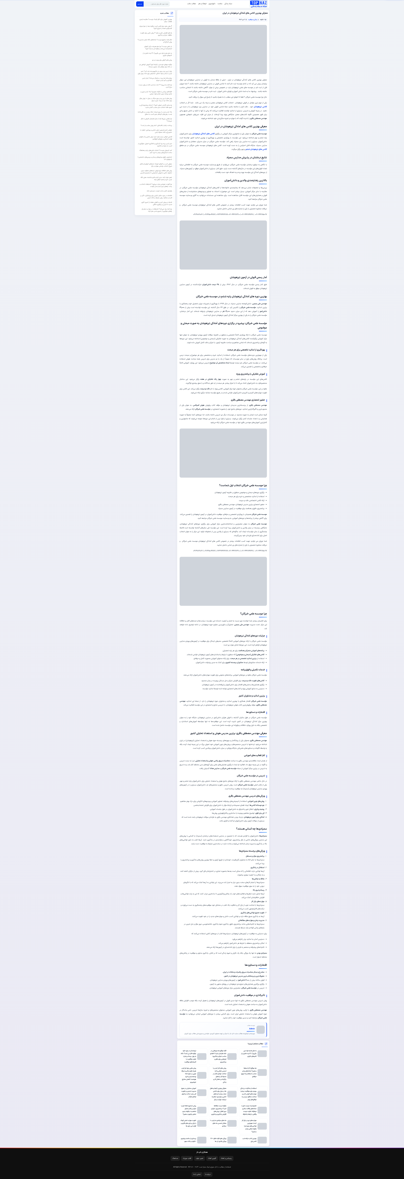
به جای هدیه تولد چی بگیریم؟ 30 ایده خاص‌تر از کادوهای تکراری (157, 54)
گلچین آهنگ (212, 1158)
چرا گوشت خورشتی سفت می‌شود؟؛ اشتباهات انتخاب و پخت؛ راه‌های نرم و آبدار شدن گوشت (156, 185)
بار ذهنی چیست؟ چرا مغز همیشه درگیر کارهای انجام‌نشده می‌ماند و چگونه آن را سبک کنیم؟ (158, 47)
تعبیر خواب (199, 1158)
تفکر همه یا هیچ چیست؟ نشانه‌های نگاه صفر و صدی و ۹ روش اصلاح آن (155, 41)
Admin (252, 1028)
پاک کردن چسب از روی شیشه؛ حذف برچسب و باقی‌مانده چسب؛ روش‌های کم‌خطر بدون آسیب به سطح (155, 113)
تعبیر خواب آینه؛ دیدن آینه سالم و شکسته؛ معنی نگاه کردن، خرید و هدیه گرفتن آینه (156, 178)
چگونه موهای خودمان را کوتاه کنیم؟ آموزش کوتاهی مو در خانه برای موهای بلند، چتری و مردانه (155, 66)
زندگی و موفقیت (252, 20)
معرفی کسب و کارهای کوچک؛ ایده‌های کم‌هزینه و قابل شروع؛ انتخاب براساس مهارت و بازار (156, 165)
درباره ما (208, 1174)
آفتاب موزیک (187, 1158)
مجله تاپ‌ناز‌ (258, 4)
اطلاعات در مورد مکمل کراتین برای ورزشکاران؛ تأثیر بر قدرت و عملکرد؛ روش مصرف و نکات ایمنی (156, 197)
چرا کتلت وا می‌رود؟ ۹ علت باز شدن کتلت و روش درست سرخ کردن (155, 86)
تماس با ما (197, 1174)
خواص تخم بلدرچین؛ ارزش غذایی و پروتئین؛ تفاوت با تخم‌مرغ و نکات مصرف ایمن (156, 131)
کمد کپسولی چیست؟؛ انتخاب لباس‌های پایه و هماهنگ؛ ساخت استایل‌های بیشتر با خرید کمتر (155, 151)
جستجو (140, 4)
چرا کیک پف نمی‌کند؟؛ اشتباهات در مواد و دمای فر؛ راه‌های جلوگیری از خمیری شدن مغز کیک (157, 210)
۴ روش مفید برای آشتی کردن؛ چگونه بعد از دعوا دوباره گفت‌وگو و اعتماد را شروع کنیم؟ (156, 27)
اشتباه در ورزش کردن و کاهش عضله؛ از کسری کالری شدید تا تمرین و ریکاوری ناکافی (156, 203)
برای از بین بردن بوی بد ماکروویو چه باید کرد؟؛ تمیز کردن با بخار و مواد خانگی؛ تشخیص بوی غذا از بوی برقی (155, 72)
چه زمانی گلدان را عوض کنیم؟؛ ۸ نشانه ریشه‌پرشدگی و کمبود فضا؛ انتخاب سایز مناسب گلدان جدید (156, 106)
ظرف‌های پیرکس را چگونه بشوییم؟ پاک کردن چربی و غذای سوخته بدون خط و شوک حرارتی (156, 93)
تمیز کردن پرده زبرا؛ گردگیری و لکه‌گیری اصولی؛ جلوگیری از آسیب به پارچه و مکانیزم (155, 145)
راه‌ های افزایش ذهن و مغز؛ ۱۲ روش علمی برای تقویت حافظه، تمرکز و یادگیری (156, 34)
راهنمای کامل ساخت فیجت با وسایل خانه (159, 191)
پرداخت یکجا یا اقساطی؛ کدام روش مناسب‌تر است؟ (156, 125)
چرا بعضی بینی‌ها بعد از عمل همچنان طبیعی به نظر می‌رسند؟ (156, 120)
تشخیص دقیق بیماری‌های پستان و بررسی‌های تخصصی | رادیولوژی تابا (155, 158)
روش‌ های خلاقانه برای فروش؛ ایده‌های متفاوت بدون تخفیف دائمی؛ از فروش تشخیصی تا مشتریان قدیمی (156, 172)
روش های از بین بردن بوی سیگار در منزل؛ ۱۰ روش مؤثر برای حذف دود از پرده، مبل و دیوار (155, 99)
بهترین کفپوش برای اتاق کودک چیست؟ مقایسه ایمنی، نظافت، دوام (155, 20)
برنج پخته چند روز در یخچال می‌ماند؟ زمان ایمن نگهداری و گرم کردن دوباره (157, 79)
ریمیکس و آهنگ (226, 1158)
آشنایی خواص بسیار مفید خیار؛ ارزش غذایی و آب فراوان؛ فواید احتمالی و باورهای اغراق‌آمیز (155, 138)
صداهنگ (175, 1158)
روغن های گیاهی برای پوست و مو (162, 60)
